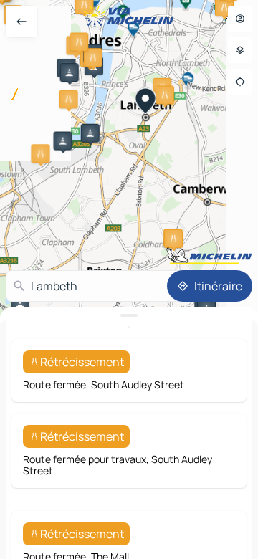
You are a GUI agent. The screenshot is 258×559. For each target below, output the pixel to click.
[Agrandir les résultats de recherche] (129, 315)
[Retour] (21, 21)
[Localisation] (240, 82)
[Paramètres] (240, 50)
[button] (93, 57)
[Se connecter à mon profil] (240, 19)
